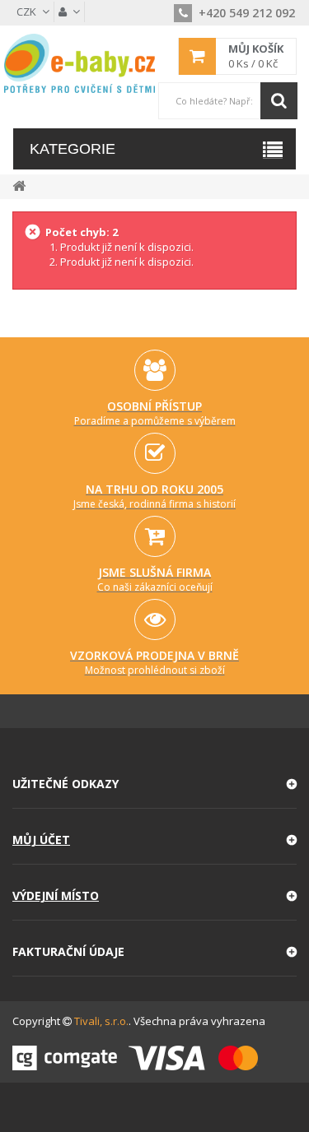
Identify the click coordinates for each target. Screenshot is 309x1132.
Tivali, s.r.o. (101, 1021)
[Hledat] (278, 100)
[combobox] (227, 100)
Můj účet (41, 839)
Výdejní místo (55, 895)
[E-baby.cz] (79, 63)
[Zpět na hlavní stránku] (19, 184)
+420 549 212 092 (245, 13)
